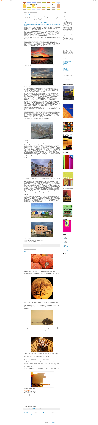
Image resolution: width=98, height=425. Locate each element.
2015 (64, 237)
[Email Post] (41, 408)
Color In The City (28, 14)
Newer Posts (26, 412)
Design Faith (65, 63)
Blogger (53, 422)
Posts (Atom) (30, 414)
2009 (64, 245)
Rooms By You (65, 62)
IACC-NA (64, 60)
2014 (64, 238)
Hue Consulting (65, 69)
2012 (64, 241)
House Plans (65, 68)
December (66, 246)
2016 (64, 236)
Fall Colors (26, 251)
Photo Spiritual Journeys (67, 70)
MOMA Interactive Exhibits (67, 61)
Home (44, 412)
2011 (64, 242)
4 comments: (37, 408)
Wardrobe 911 (65, 64)
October (65, 247)
